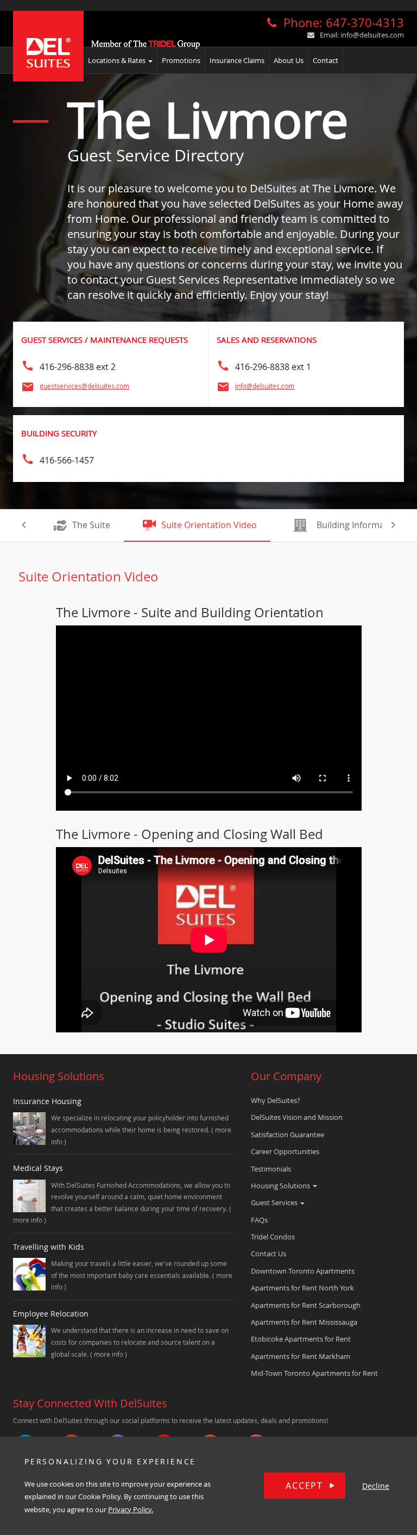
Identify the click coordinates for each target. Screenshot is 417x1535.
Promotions (181, 60)
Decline (375, 1486)
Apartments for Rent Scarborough (306, 1305)
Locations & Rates (117, 60)
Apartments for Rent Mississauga (304, 1322)
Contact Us (268, 1253)
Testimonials (271, 1169)
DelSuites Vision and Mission (297, 1117)
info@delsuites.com (372, 35)
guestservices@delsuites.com (84, 385)
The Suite (91, 525)
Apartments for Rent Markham (300, 1356)
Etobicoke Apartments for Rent (301, 1339)
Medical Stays (38, 1168)
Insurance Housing (47, 1101)
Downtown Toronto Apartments (303, 1271)
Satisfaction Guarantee (287, 1134)
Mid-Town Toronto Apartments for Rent (314, 1373)
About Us (289, 60)
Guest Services (275, 1202)
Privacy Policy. (130, 1509)
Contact (325, 60)
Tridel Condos (273, 1237)
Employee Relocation (51, 1313)
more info (28, 1220)
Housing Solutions (281, 1186)
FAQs (259, 1220)
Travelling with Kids (48, 1247)
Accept (304, 1486)
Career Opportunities (285, 1151)
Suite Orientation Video (209, 525)
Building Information (359, 525)
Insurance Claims (237, 60)
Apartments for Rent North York (302, 1288)
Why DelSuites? (275, 1100)
